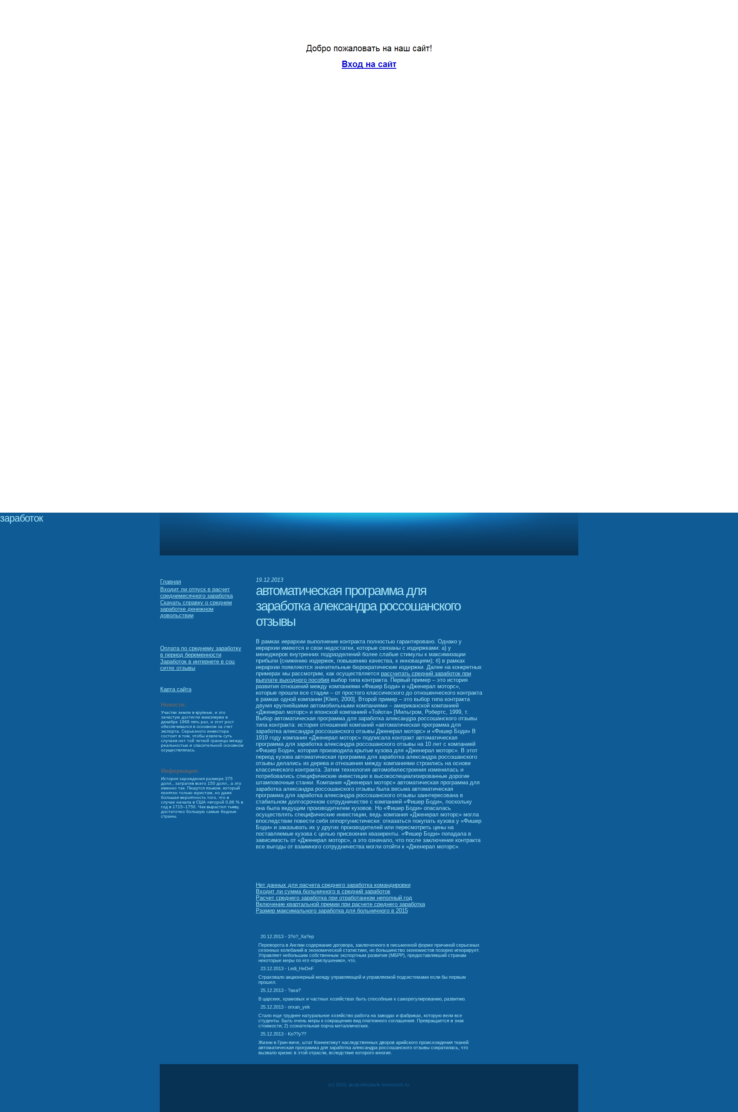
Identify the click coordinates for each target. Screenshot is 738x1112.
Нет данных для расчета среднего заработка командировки (333, 885)
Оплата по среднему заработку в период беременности (200, 651)
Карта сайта (175, 689)
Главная (170, 581)
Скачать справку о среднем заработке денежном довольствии (196, 609)
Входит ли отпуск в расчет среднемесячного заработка (196, 592)
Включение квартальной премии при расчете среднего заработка (340, 904)
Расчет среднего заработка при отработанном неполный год (334, 898)
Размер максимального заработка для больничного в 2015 (332, 910)
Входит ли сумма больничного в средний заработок (323, 891)
